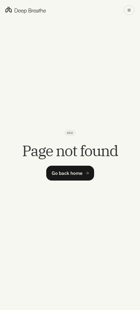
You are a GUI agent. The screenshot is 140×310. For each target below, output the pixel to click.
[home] (25, 10)
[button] (129, 10)
